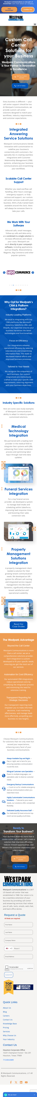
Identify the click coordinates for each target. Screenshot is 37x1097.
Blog (5, 1012)
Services (6, 1031)
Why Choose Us (9, 1035)
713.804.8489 (8, 1060)
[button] (35, 24)
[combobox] (8, 948)
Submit (8, 975)
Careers (6, 1016)
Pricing (6, 1027)
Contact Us (7, 1019)
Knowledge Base (10, 1023)
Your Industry (9, 1039)
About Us (7, 1008)
